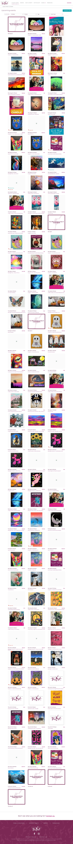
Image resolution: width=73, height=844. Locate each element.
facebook (34, 834)
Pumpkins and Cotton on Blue (13, 431)
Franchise (49, 2)
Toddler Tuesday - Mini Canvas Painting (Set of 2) (56, 292)
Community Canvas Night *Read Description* (15, 371)
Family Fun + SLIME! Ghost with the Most (54, 332)
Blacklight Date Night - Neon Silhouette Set (35, 748)
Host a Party (28, 2)
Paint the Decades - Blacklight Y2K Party (55, 431)
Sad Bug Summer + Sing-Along (33, 114)
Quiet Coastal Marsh (11, 550)
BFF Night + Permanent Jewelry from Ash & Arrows (16, 312)
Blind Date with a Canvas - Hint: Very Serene (35, 510)
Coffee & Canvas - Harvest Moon (33, 193)
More (42, 2)
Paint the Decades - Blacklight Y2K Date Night (36, 431)
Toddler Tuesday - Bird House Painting (54, 510)
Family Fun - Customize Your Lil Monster (54, 589)
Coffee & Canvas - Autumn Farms (33, 609)
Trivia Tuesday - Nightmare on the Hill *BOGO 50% (36, 629)
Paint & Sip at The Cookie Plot (13, 708)
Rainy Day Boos (30, 589)
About (46, 823)
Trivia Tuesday (50, 728)
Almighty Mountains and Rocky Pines (14, 787)
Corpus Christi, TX (6, 6)
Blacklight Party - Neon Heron (13, 173)
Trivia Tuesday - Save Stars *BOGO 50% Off (55, 94)
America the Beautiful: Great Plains (14, 94)
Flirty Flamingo (50, 213)
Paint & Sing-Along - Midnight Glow (34, 530)
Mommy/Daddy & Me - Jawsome (53, 173)
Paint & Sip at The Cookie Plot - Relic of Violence (36, 411)
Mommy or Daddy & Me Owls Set (33, 371)
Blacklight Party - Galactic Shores (13, 272)
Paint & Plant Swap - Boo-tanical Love (54, 629)
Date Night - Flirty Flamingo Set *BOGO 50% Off (36, 213)
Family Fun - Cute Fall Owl (52, 272)
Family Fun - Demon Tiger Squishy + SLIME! (15, 134)
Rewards (69, 2)
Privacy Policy (31, 837)
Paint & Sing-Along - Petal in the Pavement (15, 748)
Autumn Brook (50, 411)
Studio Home (15, 2)
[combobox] (16, 14)
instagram (39, 834)
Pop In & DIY (37, 2)
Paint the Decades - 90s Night (33, 708)
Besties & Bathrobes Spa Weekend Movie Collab (16, 74)
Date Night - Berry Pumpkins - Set (54, 312)
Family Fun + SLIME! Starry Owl (33, 550)
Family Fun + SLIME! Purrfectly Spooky (14, 688)
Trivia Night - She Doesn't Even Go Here (55, 649)
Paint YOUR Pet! (30, 134)
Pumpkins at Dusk (11, 490)
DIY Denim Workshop (11, 292)
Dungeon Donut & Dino (32, 173)
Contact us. (50, 816)
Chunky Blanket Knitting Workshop (14, 609)
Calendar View (67, 10)
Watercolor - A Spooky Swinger (13, 193)
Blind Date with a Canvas (12, 728)
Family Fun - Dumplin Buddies (13, 54)
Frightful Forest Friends (32, 233)
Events (22, 2)
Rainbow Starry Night (51, 114)
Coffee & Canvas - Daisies (52, 74)
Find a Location (18, 823)
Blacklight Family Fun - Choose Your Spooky (35, 649)
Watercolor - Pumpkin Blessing (53, 490)
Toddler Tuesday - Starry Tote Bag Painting (15, 213)
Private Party (34, 823)
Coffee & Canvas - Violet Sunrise (13, 391)
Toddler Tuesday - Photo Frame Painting (55, 391)
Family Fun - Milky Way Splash (33, 292)
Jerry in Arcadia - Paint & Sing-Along (34, 272)
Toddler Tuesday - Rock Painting (13, 629)
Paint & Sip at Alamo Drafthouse (33, 312)
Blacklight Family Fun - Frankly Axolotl (34, 490)
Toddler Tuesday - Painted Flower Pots (34, 94)
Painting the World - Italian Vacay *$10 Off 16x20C (56, 609)
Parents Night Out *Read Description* (54, 708)
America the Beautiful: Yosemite (53, 193)
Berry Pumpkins (10, 332)
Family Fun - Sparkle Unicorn (53, 54)
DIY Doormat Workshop (52, 371)
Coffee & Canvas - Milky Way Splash (14, 510)
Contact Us (43, 837)
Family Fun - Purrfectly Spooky (33, 688)
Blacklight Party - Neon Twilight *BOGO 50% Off (16, 530)
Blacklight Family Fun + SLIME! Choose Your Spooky (15, 649)
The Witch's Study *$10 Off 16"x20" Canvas (35, 391)
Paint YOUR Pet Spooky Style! (53, 748)
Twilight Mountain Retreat (32, 54)
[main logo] (5, 1)
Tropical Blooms (11, 589)
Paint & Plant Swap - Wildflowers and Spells (15, 233)
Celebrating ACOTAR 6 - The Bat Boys (34, 728)
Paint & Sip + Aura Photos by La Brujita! (54, 530)
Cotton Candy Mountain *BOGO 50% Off (14, 411)
